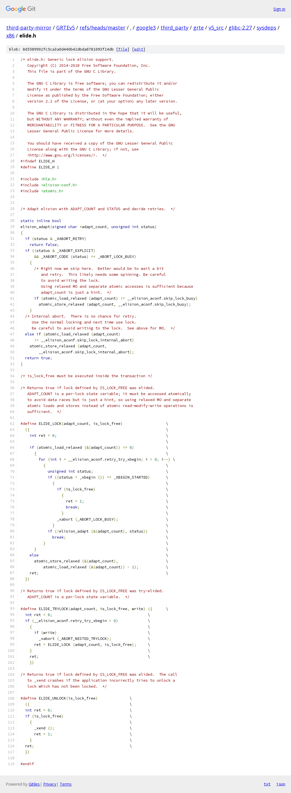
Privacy (49, 784)
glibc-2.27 (240, 27)
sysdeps (266, 27)
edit (138, 49)
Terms (66, 784)
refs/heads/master (102, 27)
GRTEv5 (65, 27)
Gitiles (34, 784)
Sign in (279, 9)
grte (198, 27)
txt (267, 783)
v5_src (216, 27)
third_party (174, 27)
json (280, 783)
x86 (10, 35)
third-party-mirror (28, 27)
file (122, 49)
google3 (146, 27)
